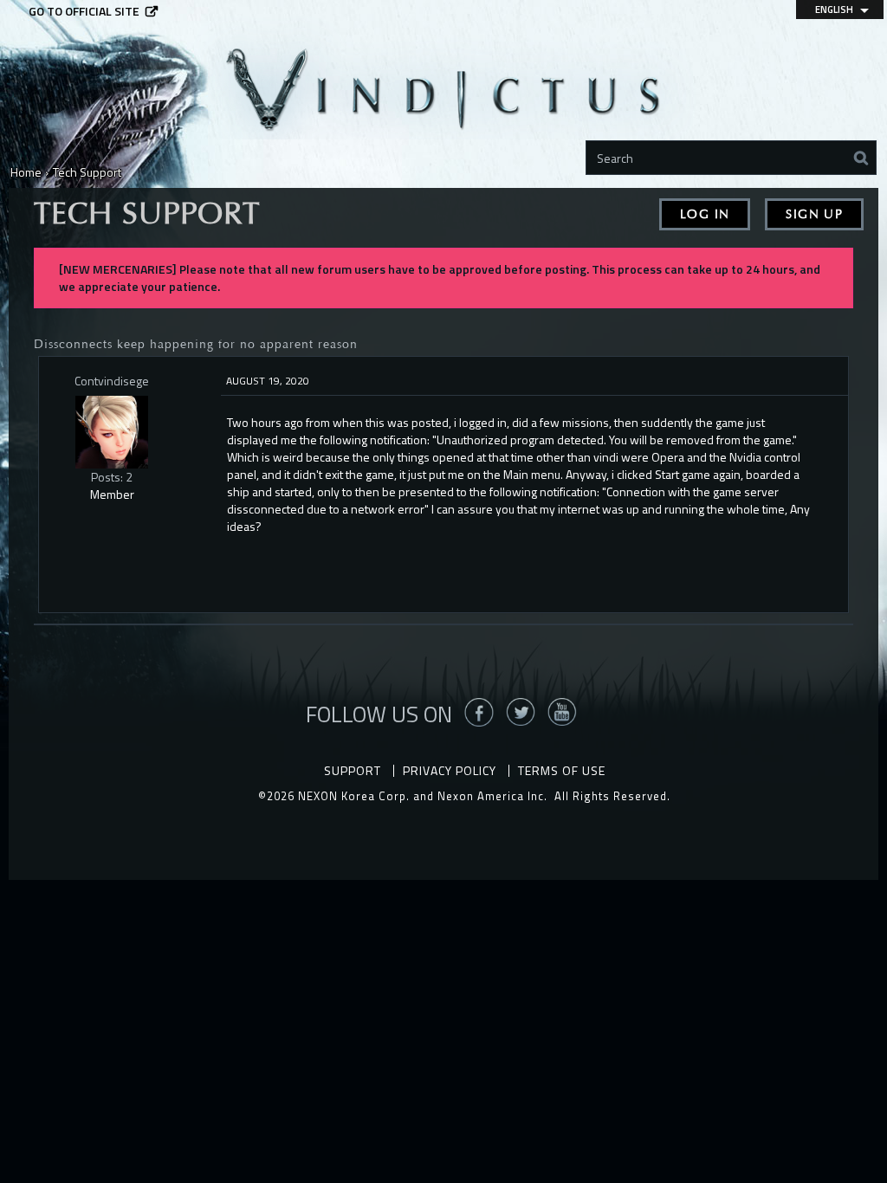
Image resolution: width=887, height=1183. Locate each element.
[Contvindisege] (111, 432)
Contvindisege (111, 381)
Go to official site (84, 11)
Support (352, 770)
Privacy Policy (449, 770)
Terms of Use (561, 770)
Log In (704, 214)
